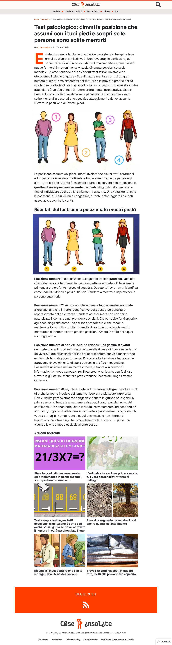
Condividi (165, 641)
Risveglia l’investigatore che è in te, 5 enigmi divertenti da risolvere (58, 572)
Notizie (56, 11)
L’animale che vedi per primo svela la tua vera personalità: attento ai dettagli (112, 477)
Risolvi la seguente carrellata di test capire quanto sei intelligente (111, 522)
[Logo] (86, 4)
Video (107, 11)
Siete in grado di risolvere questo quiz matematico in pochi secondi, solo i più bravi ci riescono (57, 477)
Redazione (57, 639)
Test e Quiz (92, 11)
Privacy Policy (73, 639)
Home (36, 19)
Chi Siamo (43, 639)
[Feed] (86, 605)
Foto (117, 11)
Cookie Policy (90, 639)
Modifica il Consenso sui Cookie (117, 639)
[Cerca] (158, 4)
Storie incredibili (73, 11)
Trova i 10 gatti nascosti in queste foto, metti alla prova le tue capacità (111, 572)
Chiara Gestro (44, 47)
